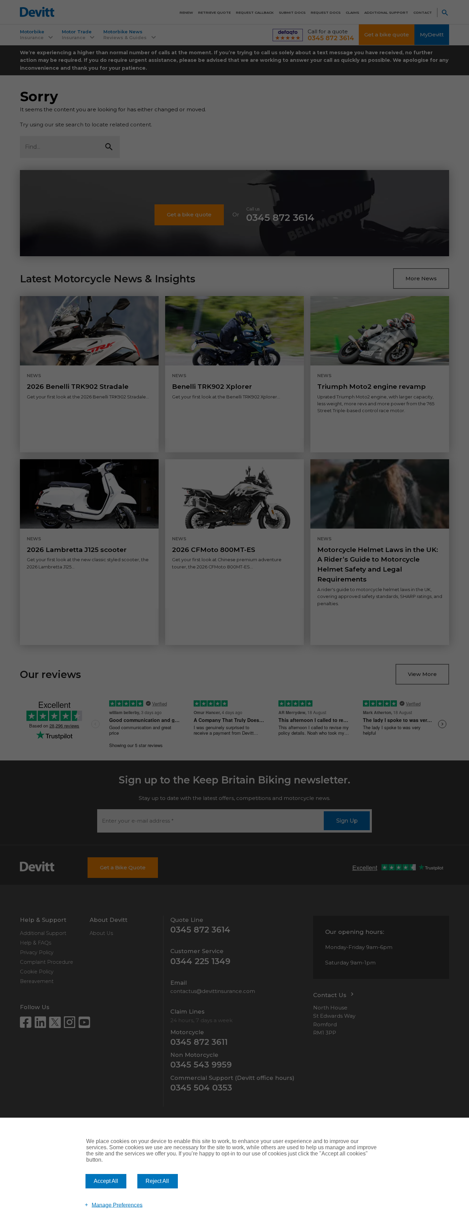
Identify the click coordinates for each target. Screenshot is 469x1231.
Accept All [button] (106, 1181)
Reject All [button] (157, 1181)
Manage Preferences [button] (117, 1205)
